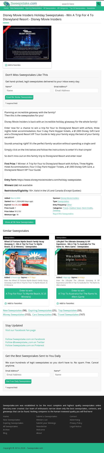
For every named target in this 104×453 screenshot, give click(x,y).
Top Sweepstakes (67, 310)
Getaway (56, 210)
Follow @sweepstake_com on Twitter (25, 342)
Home (6, 8)
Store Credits (87, 208)
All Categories (62, 8)
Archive (6, 429)
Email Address (60, 86)
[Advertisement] (78, 47)
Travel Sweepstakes (68, 314)
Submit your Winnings (46, 423)
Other (69, 204)
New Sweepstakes (17, 8)
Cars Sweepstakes (41, 314)
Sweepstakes (63, 201)
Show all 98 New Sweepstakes (19, 222)
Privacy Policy (76, 423)
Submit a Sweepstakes (46, 416)
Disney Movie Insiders (70, 198)
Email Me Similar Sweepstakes (19, 97)
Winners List (42, 419)
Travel (65, 208)
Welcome (40, 429)
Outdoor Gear (75, 208)
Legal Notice (75, 426)
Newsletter (91, 8)
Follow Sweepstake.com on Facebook (25, 339)
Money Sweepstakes (14, 314)
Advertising (75, 419)
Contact (73, 416)
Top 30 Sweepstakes (77, 8)
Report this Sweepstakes (63, 214)
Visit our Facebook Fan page (20, 330)
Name (8, 86)
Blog (5, 433)
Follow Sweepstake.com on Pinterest (24, 345)
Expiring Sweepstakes (33, 8)
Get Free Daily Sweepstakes (18, 381)
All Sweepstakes (49, 8)
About (39, 433)
